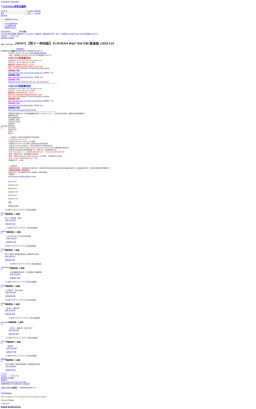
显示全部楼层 (35, 53)
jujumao (9, 393)
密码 (2, 13)
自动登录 (30, 11)
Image (8, 382)
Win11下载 (8, 21)
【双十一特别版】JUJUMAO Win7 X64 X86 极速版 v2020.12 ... (77, 34)
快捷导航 (4, 15)
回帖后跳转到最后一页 (28, 388)
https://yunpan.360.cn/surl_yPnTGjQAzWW (22, 110)
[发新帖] (11, 38)
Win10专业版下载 (11, 23)
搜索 (20, 31)
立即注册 (37, 13)
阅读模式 (43, 53)
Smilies (24, 382)
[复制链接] (20, 49)
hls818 (3, 303)
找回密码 (37, 11)
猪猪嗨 (3, 359)
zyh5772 (3, 341)
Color (4, 382)
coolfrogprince (5, 267)
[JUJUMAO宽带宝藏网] (13, 6)
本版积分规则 (5, 388)
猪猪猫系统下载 (48, 34)
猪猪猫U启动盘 (10, 28)
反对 (14, 220)
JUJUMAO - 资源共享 (33, 34)
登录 (20, 384)
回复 (9, 202)
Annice (3, 285)
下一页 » (4, 374)
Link (12, 382)
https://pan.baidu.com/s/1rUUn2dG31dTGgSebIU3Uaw (26, 73)
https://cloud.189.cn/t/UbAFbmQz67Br (20, 77)
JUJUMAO (4, 126)
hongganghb (5, 322)
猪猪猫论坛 (11, 19)
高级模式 (4, 380)
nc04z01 (3, 231)
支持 (10, 220)
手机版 (3, 393)
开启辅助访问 (5, 2)
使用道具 (11, 206)
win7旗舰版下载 (10, 25)
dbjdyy (3, 213)
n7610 (3, 249)
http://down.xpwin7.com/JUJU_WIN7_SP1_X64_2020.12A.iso (28, 82)
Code (20, 382)
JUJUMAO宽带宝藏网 (8, 34)
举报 (16, 206)
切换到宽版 (15, 2)
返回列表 (4, 38)
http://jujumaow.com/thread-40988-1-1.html (22, 176)
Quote (16, 382)
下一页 (16, 36)
